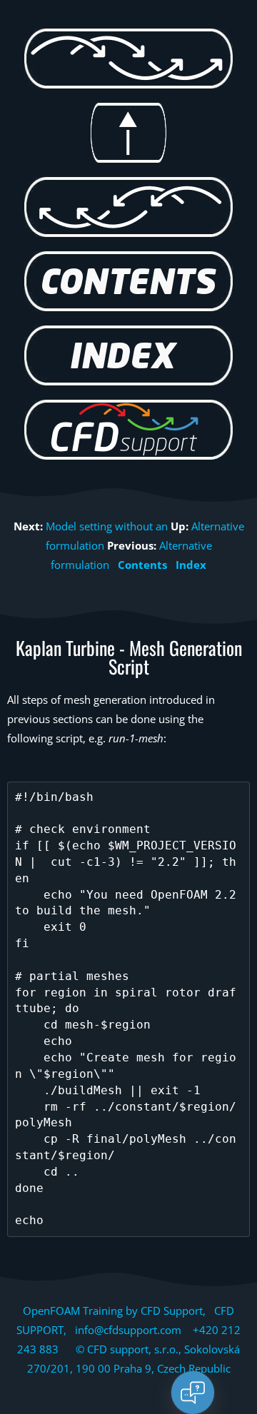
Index (191, 564)
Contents (142, 564)
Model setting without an (107, 526)
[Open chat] (192, 1392)
